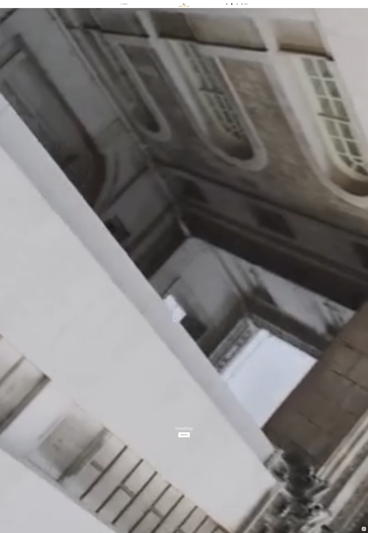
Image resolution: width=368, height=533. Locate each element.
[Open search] (237, 4)
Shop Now (184, 435)
